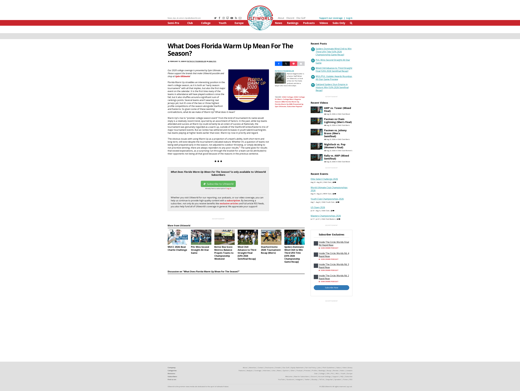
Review (335, 370)
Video (342, 370)
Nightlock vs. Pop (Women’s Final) (334, 146)
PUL (332, 373)
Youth (222, 23)
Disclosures (269, 368)
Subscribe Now (331, 287)
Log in (349, 18)
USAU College (287, 97)
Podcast (299, 370)
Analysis (212, 61)
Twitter (307, 379)
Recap (329, 370)
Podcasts (309, 23)
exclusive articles (229, 203)
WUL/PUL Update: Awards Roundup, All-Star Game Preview (334, 78)
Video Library (347, 368)
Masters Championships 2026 (326, 215)
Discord (290, 18)
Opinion (286, 370)
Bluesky (314, 379)
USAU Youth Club (328, 202)
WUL (337, 373)
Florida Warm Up (292, 102)
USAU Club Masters (328, 219)
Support (335, 376)
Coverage (257, 370)
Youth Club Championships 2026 (327, 198)
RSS (351, 379)
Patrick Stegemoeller (196, 61)
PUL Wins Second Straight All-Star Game (333, 61)
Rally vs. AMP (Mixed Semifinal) (336, 157)
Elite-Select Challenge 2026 (324, 179)
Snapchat (329, 379)
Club (190, 23)
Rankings (292, 23)
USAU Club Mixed (343, 114)
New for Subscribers (301, 376)
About (281, 18)
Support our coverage (331, 18)
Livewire (349, 370)
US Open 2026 (318, 207)
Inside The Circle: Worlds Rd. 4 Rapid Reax (334, 255)
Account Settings (324, 376)
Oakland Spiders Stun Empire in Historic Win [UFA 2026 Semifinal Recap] (332, 87)
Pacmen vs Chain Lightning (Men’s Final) (338, 120)
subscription (233, 200)
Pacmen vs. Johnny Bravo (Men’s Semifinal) (335, 133)
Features (242, 370)
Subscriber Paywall (294, 106)
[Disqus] (236, 312)
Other (292, 370)
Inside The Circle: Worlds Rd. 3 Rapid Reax (334, 266)
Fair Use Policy (310, 368)
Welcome (288, 376)
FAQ (341, 376)
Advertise (252, 368)
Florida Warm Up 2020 (283, 104)
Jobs (319, 368)
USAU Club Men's (343, 125)
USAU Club (327, 182)
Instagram (299, 379)
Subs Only (339, 23)
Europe (239, 23)
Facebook (290, 379)
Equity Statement (297, 368)
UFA (327, 373)
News (278, 23)
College (206, 23)
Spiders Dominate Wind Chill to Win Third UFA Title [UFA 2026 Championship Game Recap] (334, 51)
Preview (307, 370)
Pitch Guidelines (328, 368)
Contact (260, 368)
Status (338, 368)
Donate (278, 368)
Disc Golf (300, 18)
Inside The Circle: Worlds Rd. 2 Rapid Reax (334, 277)
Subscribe (348, 376)
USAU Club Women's (344, 151)
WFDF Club (327, 194)
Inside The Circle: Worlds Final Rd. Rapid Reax (334, 244)
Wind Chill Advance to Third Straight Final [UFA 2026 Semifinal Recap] (334, 70)
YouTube (281, 379)
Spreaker (337, 379)
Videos (323, 23)
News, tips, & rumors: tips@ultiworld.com (184, 18)
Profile (314, 370)
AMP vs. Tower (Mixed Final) (337, 109)
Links (273, 370)
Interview (266, 370)
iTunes (345, 379)
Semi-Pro (173, 23)
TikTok (321, 379)
